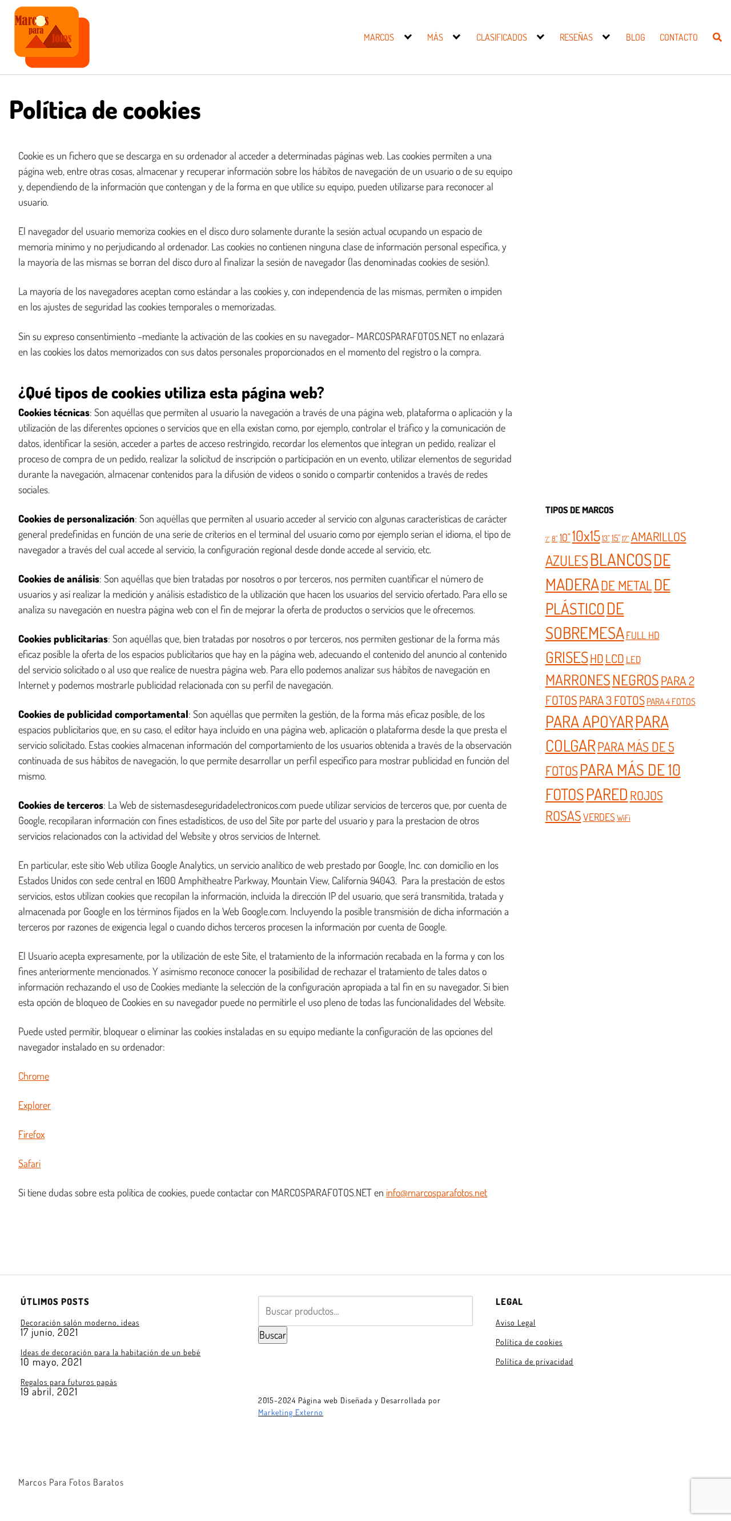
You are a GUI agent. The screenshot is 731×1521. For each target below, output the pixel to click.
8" (555, 538)
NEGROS (635, 679)
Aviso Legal (516, 1322)
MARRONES (577, 679)
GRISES (566, 656)
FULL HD (643, 635)
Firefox (31, 1134)
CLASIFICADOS (501, 37)
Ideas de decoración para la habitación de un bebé (110, 1352)
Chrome (33, 1075)
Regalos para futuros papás (69, 1382)
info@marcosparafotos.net (436, 1192)
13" (606, 538)
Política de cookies (529, 1342)
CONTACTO (679, 37)
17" (625, 538)
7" (547, 539)
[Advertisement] (622, 305)
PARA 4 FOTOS (671, 701)
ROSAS (563, 815)
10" (565, 537)
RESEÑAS (576, 37)
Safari (29, 1163)
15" (616, 538)
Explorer (34, 1105)
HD (597, 658)
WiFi (623, 817)
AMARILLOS (658, 536)
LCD (614, 658)
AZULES (566, 560)
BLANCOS (621, 559)
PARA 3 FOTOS (612, 700)
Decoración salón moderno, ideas (80, 1322)
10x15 (586, 535)
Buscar (272, 1334)
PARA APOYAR (589, 721)
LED (633, 659)
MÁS (435, 37)
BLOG (635, 37)
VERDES (599, 817)
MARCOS (379, 37)
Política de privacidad (534, 1361)
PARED (607, 794)
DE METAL (626, 585)
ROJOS (646, 795)
